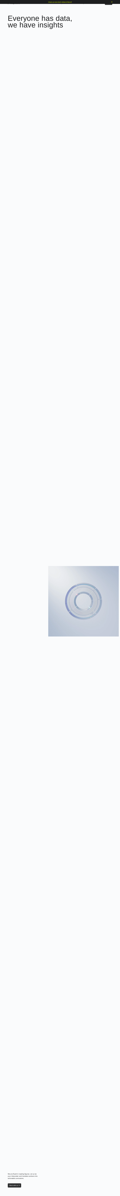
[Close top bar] (112, 2)
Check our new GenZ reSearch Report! (60, 2)
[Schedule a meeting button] (115, 1191)
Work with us (13, 1185)
